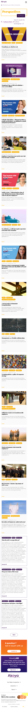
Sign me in (13, 669)
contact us (14, 651)
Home (1, 5)
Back (14, 634)
